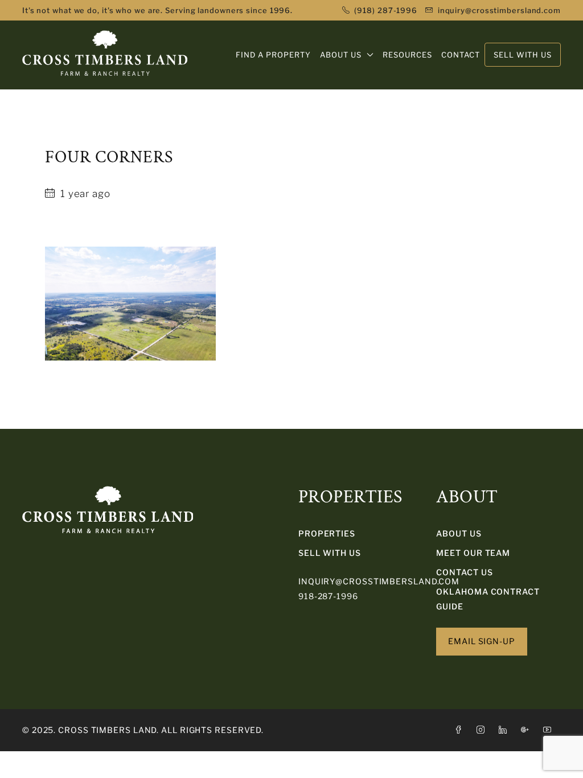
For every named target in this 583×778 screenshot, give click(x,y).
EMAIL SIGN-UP (481, 641)
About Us (458, 533)
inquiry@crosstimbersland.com (378, 581)
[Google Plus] (527, 730)
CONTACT (460, 54)
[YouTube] (549, 730)
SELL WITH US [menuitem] (523, 54)
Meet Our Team (473, 553)
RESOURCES (407, 54)
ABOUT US (341, 54)
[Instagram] (483, 730)
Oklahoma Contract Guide (487, 599)
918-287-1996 (328, 596)
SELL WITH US (329, 553)
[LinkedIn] (505, 730)
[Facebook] (460, 730)
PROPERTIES (326, 533)
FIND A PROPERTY (273, 54)
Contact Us (464, 572)
